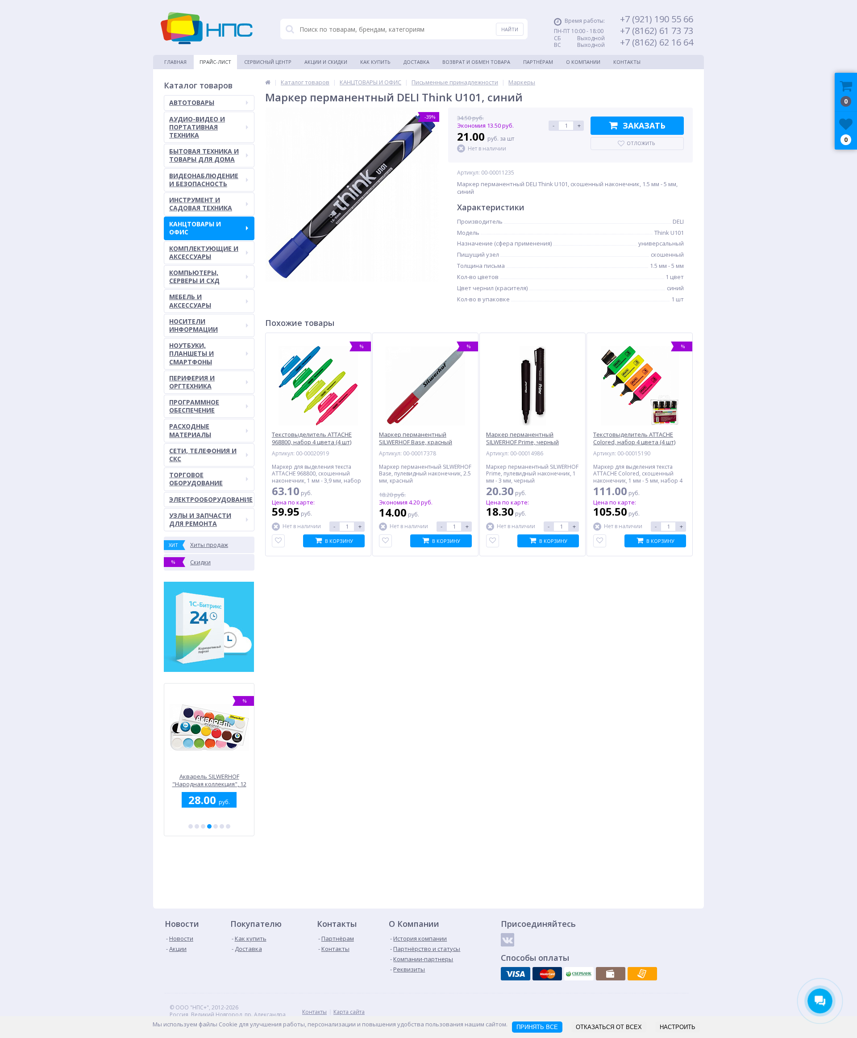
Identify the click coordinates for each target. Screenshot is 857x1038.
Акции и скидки (325, 61)
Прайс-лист (215, 61)
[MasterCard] (547, 973)
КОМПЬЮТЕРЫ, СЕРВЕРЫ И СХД (194, 276)
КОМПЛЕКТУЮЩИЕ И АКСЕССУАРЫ (203, 252)
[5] (215, 826)
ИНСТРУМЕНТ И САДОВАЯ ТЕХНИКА (200, 204)
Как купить (375, 61)
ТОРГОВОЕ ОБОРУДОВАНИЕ (196, 479)
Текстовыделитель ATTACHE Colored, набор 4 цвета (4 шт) (634, 438)
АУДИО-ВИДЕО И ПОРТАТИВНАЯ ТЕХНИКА (197, 127)
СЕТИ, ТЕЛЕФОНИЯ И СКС (203, 454)
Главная (175, 61)
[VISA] (515, 973)
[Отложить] (278, 540)
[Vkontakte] (507, 939)
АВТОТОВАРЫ (191, 102)
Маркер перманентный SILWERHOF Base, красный (415, 438)
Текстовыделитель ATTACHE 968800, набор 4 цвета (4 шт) (312, 438)
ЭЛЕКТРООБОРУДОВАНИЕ (211, 499)
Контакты (627, 61)
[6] (222, 826)
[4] (209, 826)
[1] (190, 826)
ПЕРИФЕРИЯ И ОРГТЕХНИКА (192, 382)
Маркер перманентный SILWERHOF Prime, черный (522, 438)
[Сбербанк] (579, 973)
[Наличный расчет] (610, 973)
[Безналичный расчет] (642, 973)
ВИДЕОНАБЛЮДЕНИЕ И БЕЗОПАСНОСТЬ (203, 179)
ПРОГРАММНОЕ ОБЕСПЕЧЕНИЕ (194, 406)
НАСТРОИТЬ (677, 1027)
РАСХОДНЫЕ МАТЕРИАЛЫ (190, 430)
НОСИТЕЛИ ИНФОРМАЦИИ (193, 325)
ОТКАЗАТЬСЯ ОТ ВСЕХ (609, 1027)
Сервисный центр (267, 61)
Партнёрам (538, 61)
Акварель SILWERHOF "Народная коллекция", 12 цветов (209, 780)
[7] (228, 826)
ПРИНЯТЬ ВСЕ (537, 1027)
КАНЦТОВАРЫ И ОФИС (195, 228)
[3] (203, 826)
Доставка (416, 61)
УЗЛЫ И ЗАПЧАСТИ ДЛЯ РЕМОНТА (200, 519)
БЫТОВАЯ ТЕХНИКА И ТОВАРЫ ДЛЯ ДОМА (204, 155)
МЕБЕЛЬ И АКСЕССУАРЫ (190, 300)
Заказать (644, 125)
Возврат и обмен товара (476, 61)
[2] (197, 826)
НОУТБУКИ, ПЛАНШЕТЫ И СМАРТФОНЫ (191, 353)
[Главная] (267, 82)
